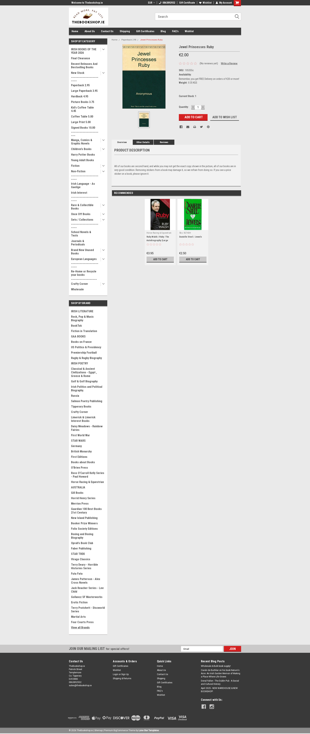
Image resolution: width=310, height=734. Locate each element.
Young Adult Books (82, 160)
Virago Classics (80, 559)
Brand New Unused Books (82, 251)
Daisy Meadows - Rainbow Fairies (87, 428)
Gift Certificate (187, 2)
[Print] (194, 126)
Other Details (143, 142)
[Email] (187, 126)
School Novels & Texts (81, 233)
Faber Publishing (81, 548)
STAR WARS (78, 440)
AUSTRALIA (78, 487)
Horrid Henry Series (83, 498)
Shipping (125, 31)
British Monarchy (81, 451)
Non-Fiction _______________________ (84, 175)
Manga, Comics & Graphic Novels (81, 141)
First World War (80, 435)
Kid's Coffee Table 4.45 (82, 109)
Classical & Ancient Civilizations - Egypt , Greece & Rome (84, 372)
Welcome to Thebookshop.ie (84, 2)
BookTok (76, 325)
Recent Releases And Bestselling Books (84, 65)
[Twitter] (201, 126)
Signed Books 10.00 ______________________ (84, 131)
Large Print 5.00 (81, 122)
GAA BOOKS (78, 336)
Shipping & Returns (122, 678)
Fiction (75, 165)
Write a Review (229, 63)
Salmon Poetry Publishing (86, 401)
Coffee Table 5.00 (82, 116)
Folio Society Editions (84, 528)
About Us (89, 31)
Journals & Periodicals (78, 242)
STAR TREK (78, 554)
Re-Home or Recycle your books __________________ (84, 275)
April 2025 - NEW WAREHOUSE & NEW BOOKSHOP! (219, 690)
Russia (75, 395)
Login (115, 674)
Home (75, 31)
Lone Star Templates (149, 730)
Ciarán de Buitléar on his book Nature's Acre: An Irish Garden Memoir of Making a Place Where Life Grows (220, 673)
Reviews (164, 142)
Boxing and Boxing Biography (82, 535)
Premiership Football (84, 352)
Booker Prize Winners (84, 523)
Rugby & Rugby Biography (86, 358)
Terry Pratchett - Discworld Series (88, 609)
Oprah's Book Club (82, 543)
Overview (122, 142)
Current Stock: (187, 96)
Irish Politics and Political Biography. (86, 388)
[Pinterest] (208, 126)
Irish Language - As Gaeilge (83, 185)
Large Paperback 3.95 (84, 91)
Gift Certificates (145, 31)
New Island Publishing (84, 518)
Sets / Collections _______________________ (84, 223)
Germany (76, 446)
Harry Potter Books (83, 154)
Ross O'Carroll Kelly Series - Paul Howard (87, 474)
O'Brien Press (79, 467)
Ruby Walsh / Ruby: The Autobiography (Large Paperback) (158, 240)
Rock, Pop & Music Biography (82, 318)
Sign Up (125, 674)
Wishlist (207, 2)
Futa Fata (77, 573)
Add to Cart (160, 259)
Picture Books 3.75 (82, 102)
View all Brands (80, 627)
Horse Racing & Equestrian (87, 482)
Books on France (81, 342)
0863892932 (169, 2)
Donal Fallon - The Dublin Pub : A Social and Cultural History (220, 682)
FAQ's (175, 31)
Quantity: (184, 106)
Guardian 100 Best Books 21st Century (86, 510)
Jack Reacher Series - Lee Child (87, 589)
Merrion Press (80, 503)
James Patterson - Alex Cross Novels (85, 580)
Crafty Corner (79, 284)
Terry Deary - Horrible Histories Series (84, 566)
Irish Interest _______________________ (84, 196)
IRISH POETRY (79, 363)
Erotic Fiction (79, 602)
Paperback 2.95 (80, 85)
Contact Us (107, 31)
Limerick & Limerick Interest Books (83, 419)
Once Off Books (80, 214)
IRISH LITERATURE (82, 311)
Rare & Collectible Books (82, 206)
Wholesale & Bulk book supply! (216, 666)
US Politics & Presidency (86, 347)
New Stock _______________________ (84, 76)
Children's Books (81, 149)
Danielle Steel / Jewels (190, 237)
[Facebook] (181, 126)
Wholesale (77, 289)
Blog (163, 31)
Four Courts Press (82, 622)
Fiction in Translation (84, 331)
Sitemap (98, 730)
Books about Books (83, 462)
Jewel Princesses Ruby (151, 40)
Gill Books (77, 492)
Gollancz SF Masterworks (86, 597)
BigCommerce (121, 730)
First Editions (79, 457)
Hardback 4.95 (79, 96)
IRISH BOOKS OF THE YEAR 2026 (83, 51)
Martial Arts (78, 616)
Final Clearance (80, 58)
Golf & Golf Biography (84, 381)
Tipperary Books (81, 406)
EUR (150, 2)
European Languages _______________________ (84, 262)
